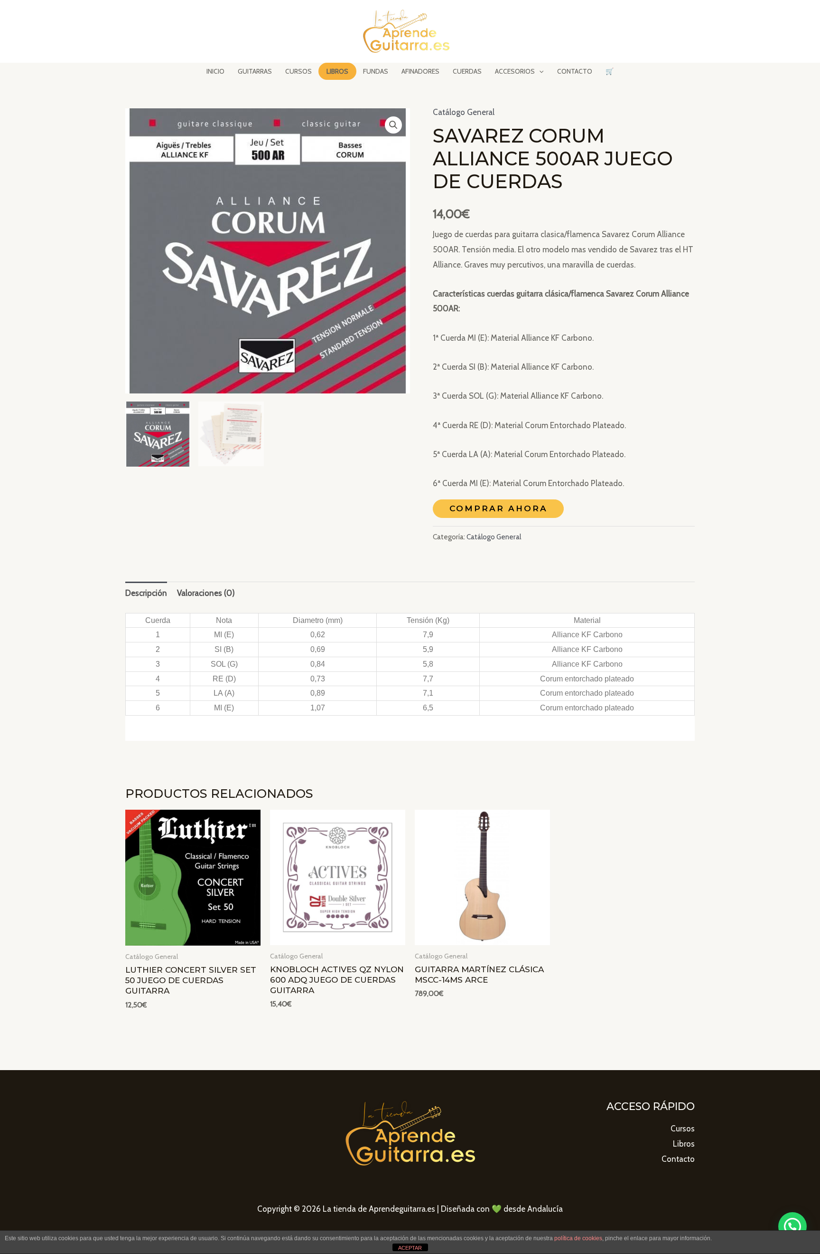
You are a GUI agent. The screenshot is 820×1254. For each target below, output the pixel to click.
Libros (684, 1144)
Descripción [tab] (146, 593)
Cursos (683, 1128)
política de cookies (578, 1238)
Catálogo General (463, 112)
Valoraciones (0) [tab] (206, 593)
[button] (393, 125)
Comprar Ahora (498, 508)
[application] (539, 71)
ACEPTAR (410, 1248)
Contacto (678, 1159)
